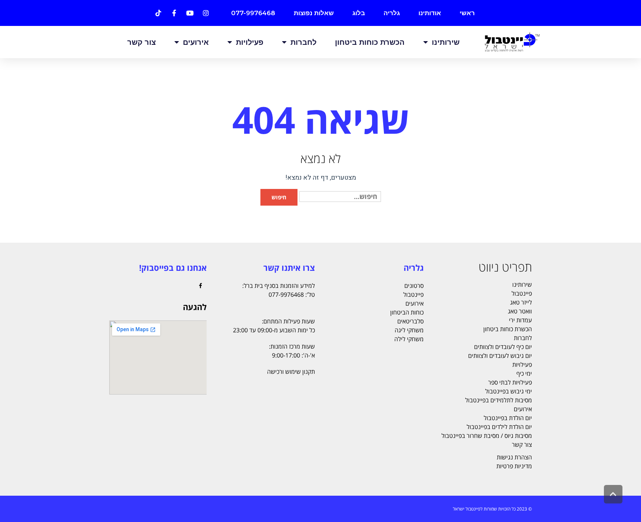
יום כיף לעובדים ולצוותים (503, 347)
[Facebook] (201, 286)
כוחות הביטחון (407, 312)
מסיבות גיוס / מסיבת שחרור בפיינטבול (486, 436)
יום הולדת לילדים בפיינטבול (499, 427)
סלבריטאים (410, 321)
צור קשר (141, 42)
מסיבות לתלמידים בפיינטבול (498, 400)
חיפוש (279, 197)
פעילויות (249, 42)
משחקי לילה (409, 339)
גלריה (392, 13)
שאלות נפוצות (314, 13)
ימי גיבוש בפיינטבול (508, 391)
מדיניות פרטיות (514, 466)
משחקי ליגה (409, 330)
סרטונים (414, 286)
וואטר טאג (520, 311)
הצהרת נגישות (514, 457)
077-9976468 (253, 13)
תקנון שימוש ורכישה (291, 372)
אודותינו (429, 13)
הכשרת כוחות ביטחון (370, 42)
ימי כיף (524, 373)
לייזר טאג (521, 302)
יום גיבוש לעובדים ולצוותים (500, 356)
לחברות (303, 42)
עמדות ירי (520, 320)
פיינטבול (522, 293)
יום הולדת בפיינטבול (508, 418)
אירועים (196, 42)
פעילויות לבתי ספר (510, 382)
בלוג (358, 13)
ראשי (467, 13)
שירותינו (446, 42)
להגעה (195, 306)
